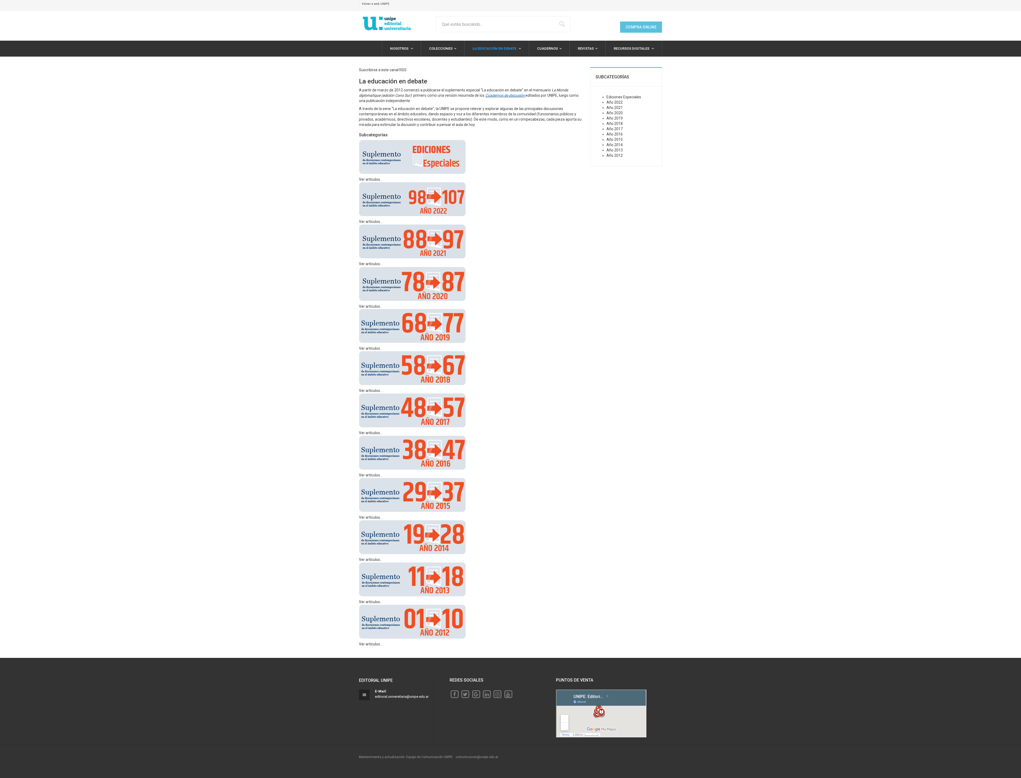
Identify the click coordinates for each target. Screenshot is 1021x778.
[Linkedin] (487, 694)
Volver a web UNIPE (375, 4)
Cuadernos (547, 48)
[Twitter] (465, 694)
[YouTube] (508, 694)
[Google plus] (476, 694)
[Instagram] (497, 694)
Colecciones (441, 48)
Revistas (586, 48)
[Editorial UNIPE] (387, 23)
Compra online (641, 27)
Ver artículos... (370, 179)
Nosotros (399, 48)
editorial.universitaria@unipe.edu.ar (402, 697)
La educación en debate (494, 48)
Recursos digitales (632, 48)
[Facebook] (454, 694)
